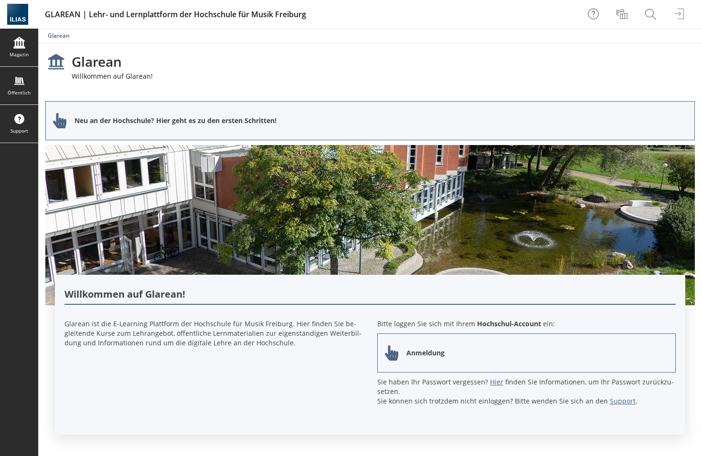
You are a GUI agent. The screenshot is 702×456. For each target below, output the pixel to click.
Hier (496, 381)
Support (623, 400)
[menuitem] (623, 14)
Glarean (59, 35)
